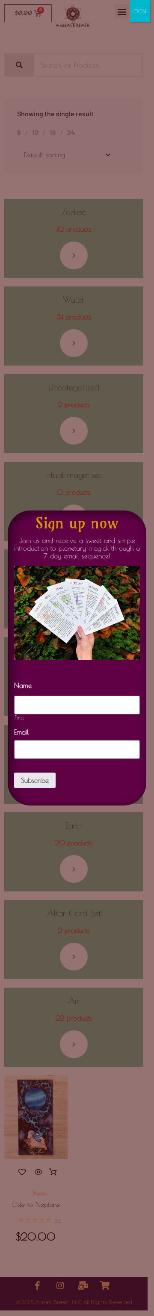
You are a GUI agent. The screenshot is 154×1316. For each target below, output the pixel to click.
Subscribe (35, 780)
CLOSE (140, 11)
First (19, 717)
